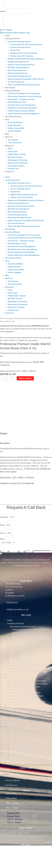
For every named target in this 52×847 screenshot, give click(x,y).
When (2, 539)
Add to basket (25, 378)
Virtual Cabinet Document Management (23, 114)
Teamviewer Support (16, 166)
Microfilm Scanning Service (18, 67)
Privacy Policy (11, 798)
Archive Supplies (14, 131)
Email (2, 525)
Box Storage (10, 88)
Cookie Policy (11, 793)
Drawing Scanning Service (18, 62)
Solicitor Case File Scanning (21, 56)
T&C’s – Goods (12, 808)
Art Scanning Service (16, 82)
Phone (3, 533)
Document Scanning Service (19, 42)
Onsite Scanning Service (17, 73)
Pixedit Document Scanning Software (22, 108)
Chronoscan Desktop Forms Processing (24, 93)
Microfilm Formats (15, 157)
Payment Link (13, 169)
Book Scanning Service (17, 70)
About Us (8, 137)
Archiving (9, 318)
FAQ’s (10, 148)
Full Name (4, 517)
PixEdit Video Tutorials (17, 154)
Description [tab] (5, 443)
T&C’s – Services (12, 803)
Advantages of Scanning (17, 160)
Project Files (15, 50)
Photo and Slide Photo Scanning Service (24, 85)
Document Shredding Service (19, 76)
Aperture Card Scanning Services (21, 65)
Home (7, 36)
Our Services (13, 140)
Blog (7, 134)
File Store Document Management (21, 105)
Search (3, 11)
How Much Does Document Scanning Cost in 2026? (21, 837)
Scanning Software (12, 91)
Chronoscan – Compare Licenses (21, 99)
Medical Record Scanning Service (23, 53)
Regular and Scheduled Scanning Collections (26, 59)
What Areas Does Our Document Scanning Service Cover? (24, 835)
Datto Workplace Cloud (17, 102)
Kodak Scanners (14, 125)
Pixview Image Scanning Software (21, 111)
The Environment (15, 143)
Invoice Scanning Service (20, 47)
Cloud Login (12, 151)
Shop (7, 120)
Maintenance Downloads (18, 163)
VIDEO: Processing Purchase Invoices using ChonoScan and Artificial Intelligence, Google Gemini (25, 832)
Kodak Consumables (16, 128)
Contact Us (9, 172)
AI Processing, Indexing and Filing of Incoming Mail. (21, 840)
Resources (9, 146)
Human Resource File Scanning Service (26, 44)
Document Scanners (13, 116)
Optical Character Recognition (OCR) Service (26, 79)
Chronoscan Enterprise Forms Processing (24, 96)
